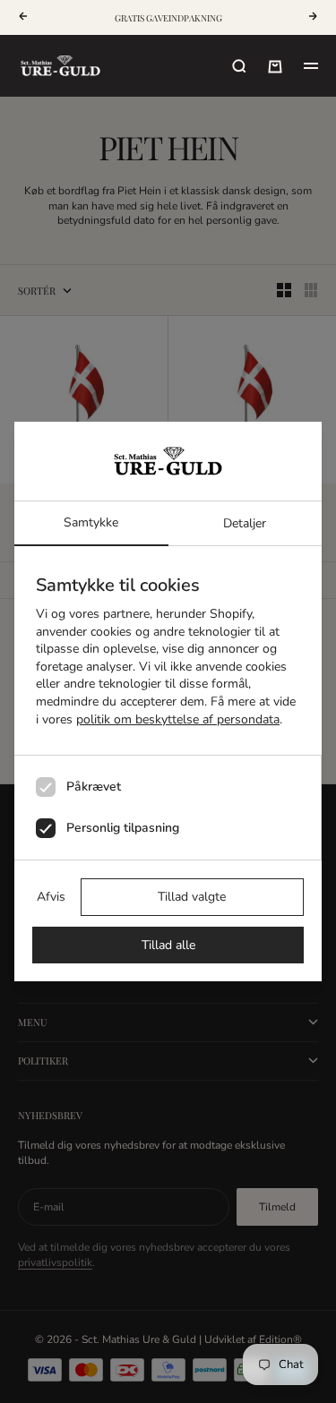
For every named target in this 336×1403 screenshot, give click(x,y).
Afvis (51, 896)
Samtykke (91, 522)
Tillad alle (168, 945)
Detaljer (244, 523)
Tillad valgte (192, 896)
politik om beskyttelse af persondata (178, 719)
